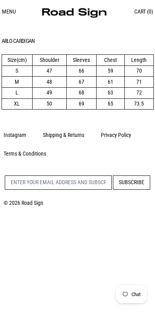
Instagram (15, 135)
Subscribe (131, 182)
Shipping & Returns (63, 135)
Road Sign (32, 203)
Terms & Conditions (25, 153)
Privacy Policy (116, 135)
